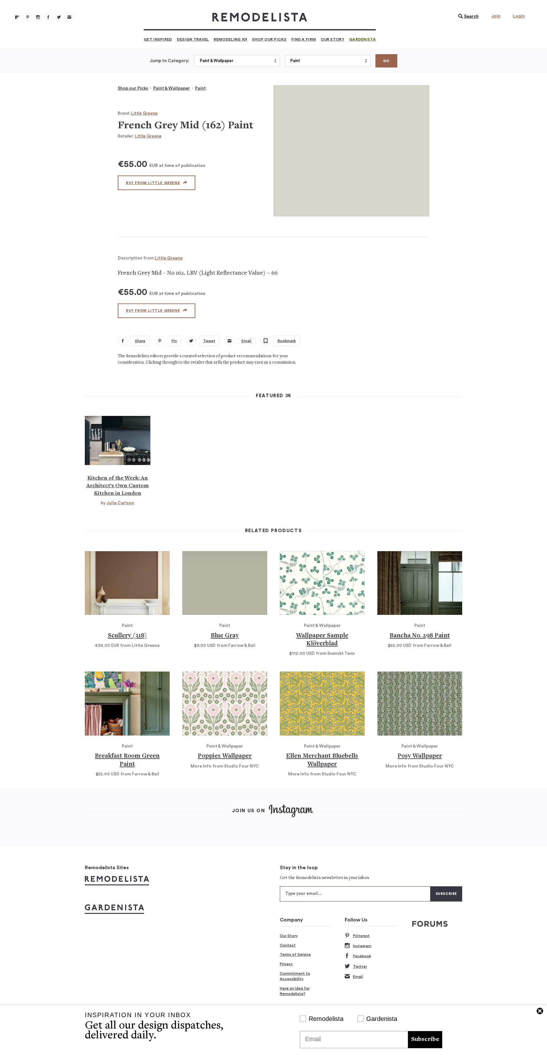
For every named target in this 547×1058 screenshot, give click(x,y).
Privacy (286, 964)
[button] (467, 16)
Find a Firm (303, 39)
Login (519, 16)
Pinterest (361, 936)
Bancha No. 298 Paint (420, 636)
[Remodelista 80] (27, 17)
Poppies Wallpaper (225, 756)
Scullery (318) (127, 636)
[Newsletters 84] (69, 17)
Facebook (362, 956)
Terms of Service (295, 954)
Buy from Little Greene (153, 183)
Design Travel (193, 39)
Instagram (362, 946)
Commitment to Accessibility (295, 976)
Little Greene (144, 113)
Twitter (360, 966)
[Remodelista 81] (38, 17)
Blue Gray (225, 636)
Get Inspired (158, 39)
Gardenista (362, 39)
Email (358, 976)
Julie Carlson (120, 503)
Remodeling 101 (230, 39)
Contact (288, 945)
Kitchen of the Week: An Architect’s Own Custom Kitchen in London (117, 485)
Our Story (332, 39)
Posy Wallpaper (420, 756)
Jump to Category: (169, 61)
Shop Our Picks (269, 39)
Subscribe (425, 1039)
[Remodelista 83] (58, 17)
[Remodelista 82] (48, 17)
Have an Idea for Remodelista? (295, 991)
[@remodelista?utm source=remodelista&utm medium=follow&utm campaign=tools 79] (17, 17)
